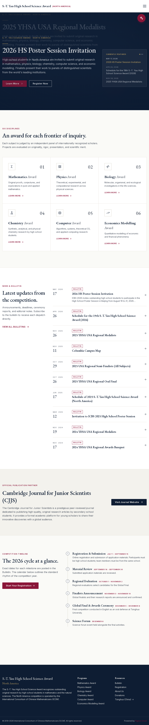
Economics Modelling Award (90, 703)
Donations (120, 695)
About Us (119, 691)
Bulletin (118, 683)
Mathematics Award (86, 683)
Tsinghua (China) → (124, 699)
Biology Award (84, 691)
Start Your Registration (18, 585)
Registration (120, 687)
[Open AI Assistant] (141, 18)
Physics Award (84, 687)
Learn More (12, 83)
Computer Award (85, 699)
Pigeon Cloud (141, 721)
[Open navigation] (144, 6)
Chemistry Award (85, 695)
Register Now (40, 83)
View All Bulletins (14, 327)
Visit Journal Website (127, 502)
